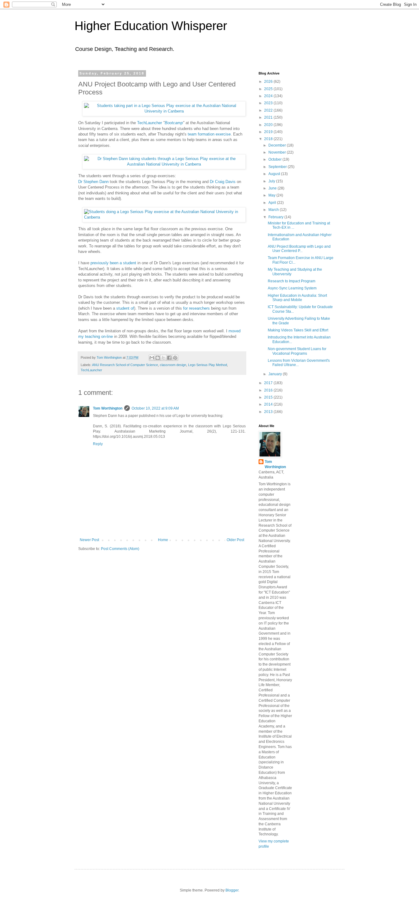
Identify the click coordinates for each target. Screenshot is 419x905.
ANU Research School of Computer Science (125, 365)
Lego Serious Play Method (207, 365)
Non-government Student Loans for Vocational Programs (297, 351)
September (278, 167)
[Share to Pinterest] (175, 358)
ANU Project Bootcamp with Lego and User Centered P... (299, 248)
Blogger (231, 890)
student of (125, 308)
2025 (269, 89)
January (275, 374)
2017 (269, 383)
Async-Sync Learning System (292, 288)
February (276, 217)
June (273, 188)
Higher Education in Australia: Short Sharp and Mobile (297, 297)
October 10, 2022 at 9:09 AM (155, 408)
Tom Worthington (107, 408)
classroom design (173, 365)
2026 (269, 81)
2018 (269, 139)
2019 (269, 132)
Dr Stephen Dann (93, 181)
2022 (269, 110)
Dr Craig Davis (223, 181)
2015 (269, 397)
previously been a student (113, 263)
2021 (269, 117)
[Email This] (152, 358)
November (277, 152)
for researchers (196, 308)
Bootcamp (174, 122)
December (277, 145)
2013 (269, 412)
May (272, 195)
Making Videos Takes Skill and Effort (298, 330)
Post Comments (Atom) (120, 549)
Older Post (235, 540)
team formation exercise (209, 134)
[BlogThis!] (158, 358)
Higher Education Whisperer (151, 25)
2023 (269, 103)
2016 (269, 390)
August (274, 174)
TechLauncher (149, 122)
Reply (98, 444)
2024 (269, 96)
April (272, 202)
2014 (269, 404)
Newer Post (89, 540)
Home (163, 540)
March (274, 210)
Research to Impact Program (291, 281)
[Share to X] (163, 358)
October (275, 159)
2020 (269, 125)
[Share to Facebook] (169, 358)
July (272, 181)
